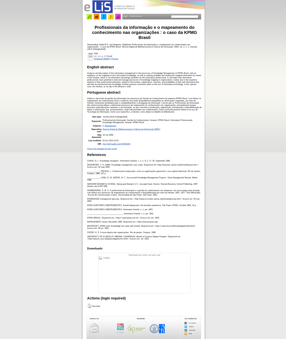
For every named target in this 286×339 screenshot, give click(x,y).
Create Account (136, 16)
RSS (190, 333)
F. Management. (110, 126)
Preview (114, 59)
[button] (89, 306)
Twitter (191, 326)
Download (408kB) (102, 59)
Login (125, 16)
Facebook (192, 323)
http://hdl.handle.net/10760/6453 (116, 144)
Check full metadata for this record (102, 149)
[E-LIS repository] (109, 12)
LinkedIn (191, 330)
